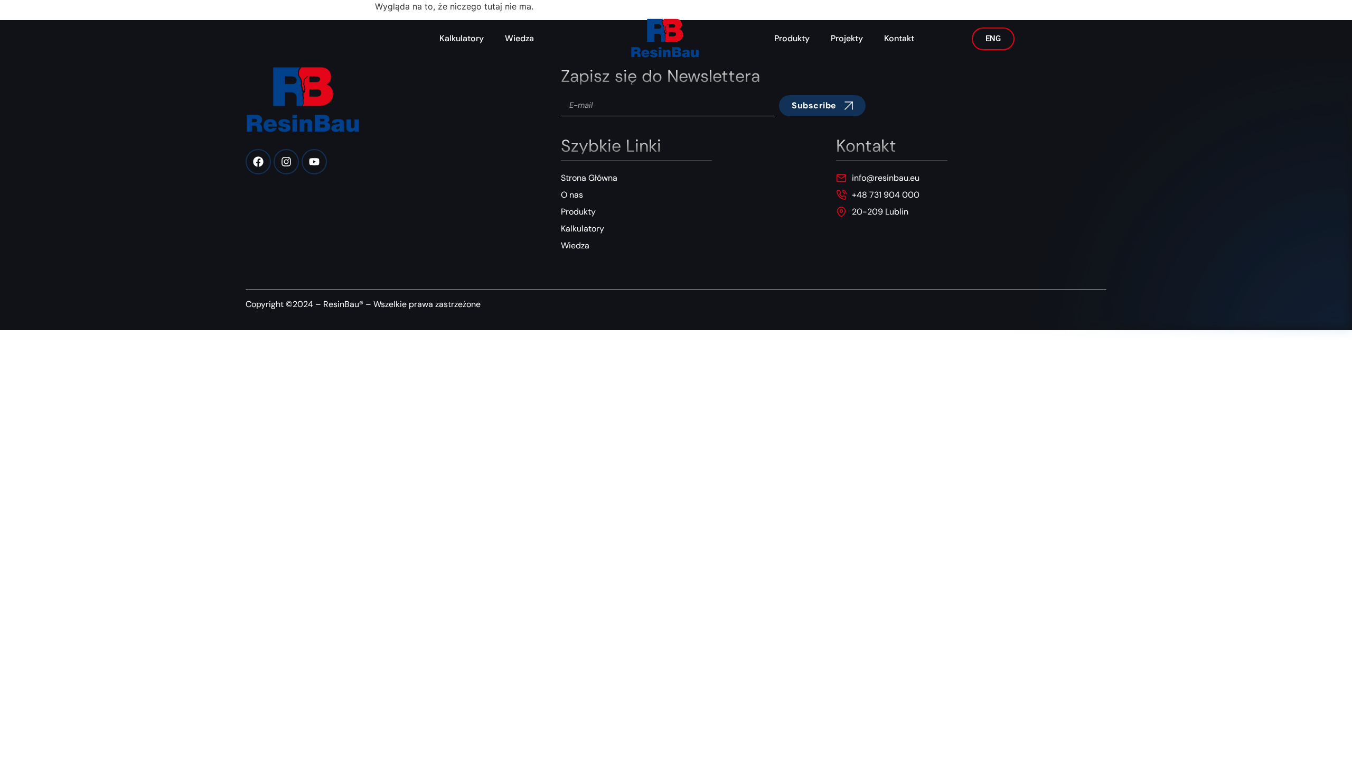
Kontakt (899, 38)
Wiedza (519, 38)
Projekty (847, 38)
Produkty (792, 38)
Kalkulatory (461, 38)
